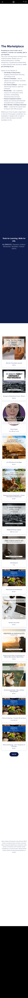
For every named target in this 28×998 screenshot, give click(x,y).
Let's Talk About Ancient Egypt (14, 462)
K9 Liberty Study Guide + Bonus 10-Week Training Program (14, 690)
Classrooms (16, 244)
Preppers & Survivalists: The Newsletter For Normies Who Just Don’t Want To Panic (14, 656)
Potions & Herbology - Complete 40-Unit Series (14, 718)
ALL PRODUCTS (7, 244)
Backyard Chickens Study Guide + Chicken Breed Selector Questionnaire (14, 496)
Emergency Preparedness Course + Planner (14, 396)
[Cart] (26, 1)
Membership (6, 246)
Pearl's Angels (14, 429)
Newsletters (15, 246)
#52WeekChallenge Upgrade (14, 529)
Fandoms (22, 244)
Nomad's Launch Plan (14, 622)
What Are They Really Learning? (14, 363)
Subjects (14, 248)
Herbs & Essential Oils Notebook (14, 589)
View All (14, 754)
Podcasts (21, 246)
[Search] (23, 1)
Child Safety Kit (14, 563)
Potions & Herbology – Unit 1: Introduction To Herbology (14, 745)
